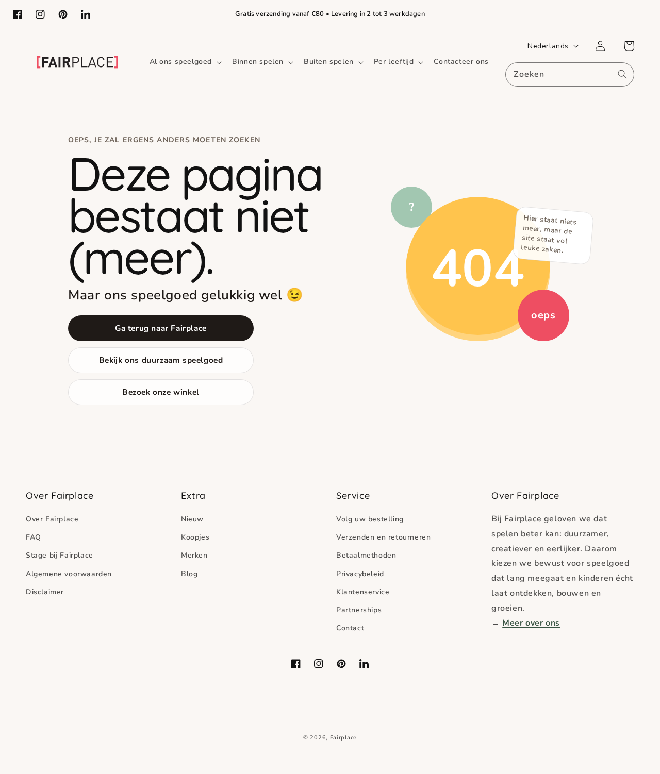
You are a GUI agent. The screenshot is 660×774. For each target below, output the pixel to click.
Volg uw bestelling (370, 519)
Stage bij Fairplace (59, 555)
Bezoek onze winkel (161, 391)
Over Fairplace (52, 519)
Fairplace (343, 738)
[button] (184, 62)
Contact (350, 628)
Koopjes (195, 537)
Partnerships (359, 610)
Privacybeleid (360, 574)
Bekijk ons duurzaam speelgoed (161, 360)
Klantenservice (362, 592)
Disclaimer (45, 592)
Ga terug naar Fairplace (161, 328)
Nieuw (192, 519)
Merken (194, 555)
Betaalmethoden (366, 555)
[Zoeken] (622, 74)
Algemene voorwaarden (69, 574)
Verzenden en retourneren (383, 537)
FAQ (33, 537)
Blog (189, 574)
